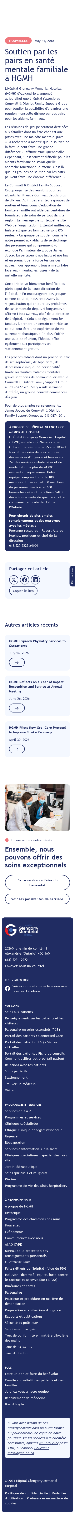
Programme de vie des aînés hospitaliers (36, 1185)
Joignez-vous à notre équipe (27, 1391)
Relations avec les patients (25, 1065)
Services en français (20, 1329)
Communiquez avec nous (24, 1238)
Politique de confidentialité (26, 1493)
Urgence (11, 1136)
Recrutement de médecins (25, 1398)
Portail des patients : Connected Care (34, 1035)
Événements (14, 1231)
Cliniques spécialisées (22, 1123)
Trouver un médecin (20, 1084)
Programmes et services (23, 1117)
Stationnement (16, 1077)
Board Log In (14, 1404)
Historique (13, 1212)
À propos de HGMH (19, 1206)
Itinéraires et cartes (20, 1286)
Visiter (10, 1090)
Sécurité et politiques (22, 1322)
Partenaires (13, 1292)
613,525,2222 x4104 (23, 545)
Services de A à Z (18, 1111)
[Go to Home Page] (21, 930)
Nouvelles (12, 1225)
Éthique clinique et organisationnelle (33, 1130)
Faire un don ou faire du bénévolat (38, 882)
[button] (72, 576)
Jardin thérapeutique (21, 1166)
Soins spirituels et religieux (26, 1173)
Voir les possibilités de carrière (37, 899)
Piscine (10, 1179)
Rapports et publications (23, 1316)
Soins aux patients (19, 1011)
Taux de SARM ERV (18, 1346)
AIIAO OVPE (13, 1244)
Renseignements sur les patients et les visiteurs (34, 1020)
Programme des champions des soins (32, 1219)
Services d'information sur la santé (31, 1149)
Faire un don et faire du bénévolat (31, 1373)
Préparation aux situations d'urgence (33, 1310)
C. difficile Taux (17, 1262)
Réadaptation (15, 1142)
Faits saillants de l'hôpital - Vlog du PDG (35, 1268)
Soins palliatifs (16, 1071)
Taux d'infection (17, 1353)
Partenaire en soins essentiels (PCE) (32, 1029)
